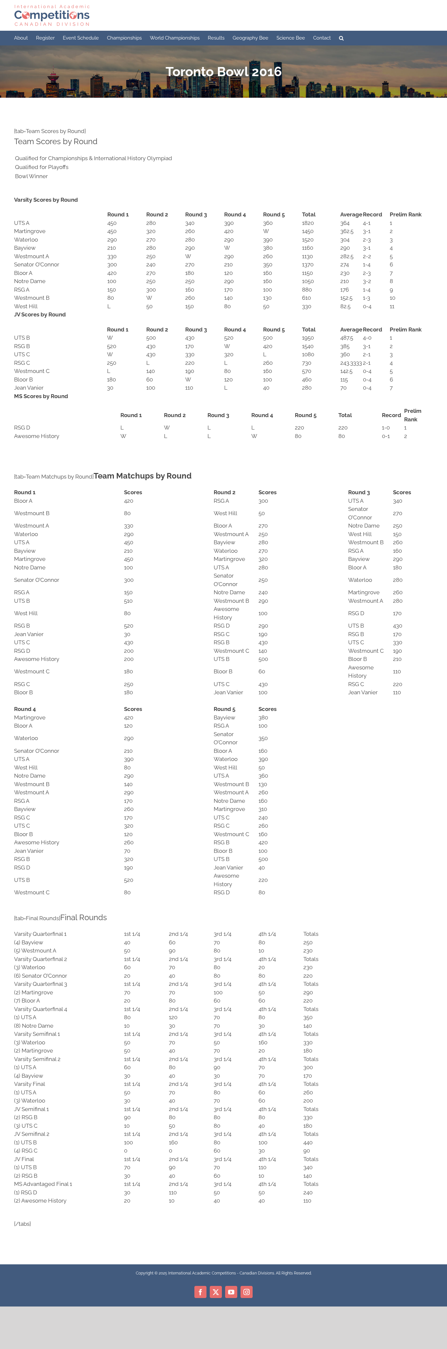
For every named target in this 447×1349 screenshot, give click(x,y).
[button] (341, 38)
